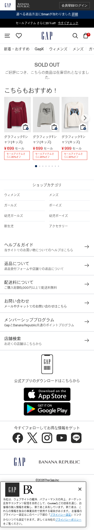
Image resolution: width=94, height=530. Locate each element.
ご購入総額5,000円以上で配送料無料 (30, 288)
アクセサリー (58, 226)
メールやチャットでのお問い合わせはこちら (35, 306)
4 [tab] (45, 166)
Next (85, 118)
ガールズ (10, 205)
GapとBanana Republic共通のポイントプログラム (39, 325)
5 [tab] (49, 166)
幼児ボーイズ (58, 216)
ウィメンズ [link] (58, 49)
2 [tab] (39, 166)
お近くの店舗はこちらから (23, 344)
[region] (43, 504)
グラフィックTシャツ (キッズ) (16, 139)
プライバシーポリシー (68, 519)
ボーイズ (55, 205)
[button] (75, 5)
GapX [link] (39, 49)
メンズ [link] (78, 49)
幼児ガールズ (13, 216)
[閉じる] (80, 489)
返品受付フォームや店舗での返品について (34, 269)
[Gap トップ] (47, 36)
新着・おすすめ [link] (17, 49)
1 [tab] (36, 166)
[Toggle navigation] (7, 36)
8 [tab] (58, 166)
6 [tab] (52, 166)
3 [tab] (42, 166)
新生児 (9, 226)
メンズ (53, 195)
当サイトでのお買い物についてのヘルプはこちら (38, 250)
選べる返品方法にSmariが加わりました (47, 14)
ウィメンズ (12, 195)
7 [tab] (55, 166)
